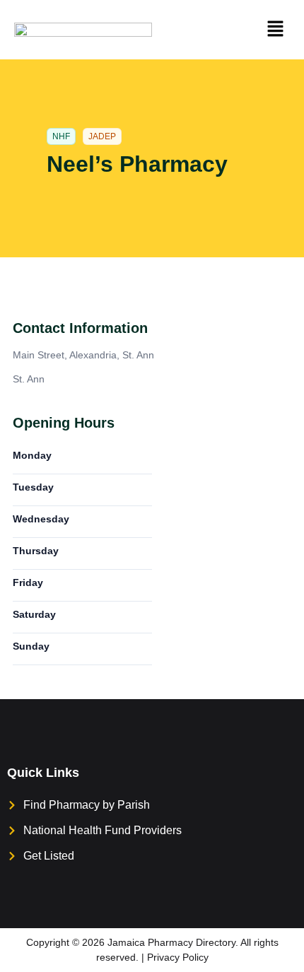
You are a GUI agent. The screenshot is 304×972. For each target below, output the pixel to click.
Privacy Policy (178, 957)
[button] (276, 29)
